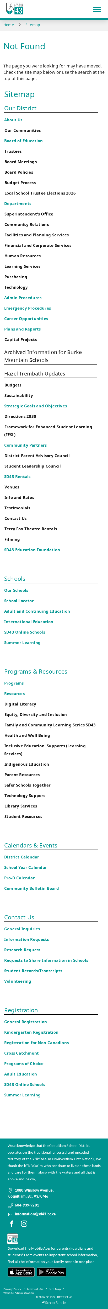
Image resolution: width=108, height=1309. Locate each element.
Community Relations (26, 224)
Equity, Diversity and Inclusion (35, 714)
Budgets (12, 385)
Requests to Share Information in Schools (46, 960)
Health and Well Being (28, 735)
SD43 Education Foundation (32, 550)
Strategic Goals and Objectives (35, 406)
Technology (16, 287)
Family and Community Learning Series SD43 (50, 725)
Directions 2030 (20, 416)
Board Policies (18, 172)
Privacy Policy (12, 1289)
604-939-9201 (27, 1205)
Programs (14, 683)
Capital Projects (20, 339)
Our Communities (22, 130)
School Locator (19, 601)
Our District (20, 108)
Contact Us (15, 518)
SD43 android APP (51, 1272)
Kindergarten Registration (31, 1032)
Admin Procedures (22, 297)
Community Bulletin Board (31, 888)
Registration (21, 1010)
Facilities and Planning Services (36, 235)
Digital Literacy (20, 704)
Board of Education (23, 141)
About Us (13, 120)
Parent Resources (22, 774)
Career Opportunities (26, 318)
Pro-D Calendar (19, 878)
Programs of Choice (24, 1063)
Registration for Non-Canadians (36, 1042)
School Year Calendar (26, 867)
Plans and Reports (22, 329)
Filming (12, 539)
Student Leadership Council (32, 466)
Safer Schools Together (27, 785)
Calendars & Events (31, 845)
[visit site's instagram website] (24, 1225)
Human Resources (22, 256)
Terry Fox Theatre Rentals (30, 529)
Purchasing (15, 277)
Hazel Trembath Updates (34, 373)
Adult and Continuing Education (37, 611)
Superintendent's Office (28, 214)
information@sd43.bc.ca (35, 1214)
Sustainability (18, 395)
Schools (14, 578)
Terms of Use (35, 1289)
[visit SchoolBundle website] (54, 1302)
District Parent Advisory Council (37, 455)
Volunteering (18, 981)
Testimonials (17, 508)
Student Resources (23, 816)
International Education (28, 621)
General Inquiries (22, 929)
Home (8, 24)
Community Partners (25, 445)
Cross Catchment (21, 1053)
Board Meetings (20, 161)
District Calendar (21, 857)
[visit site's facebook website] (11, 1225)
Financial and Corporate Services (37, 245)
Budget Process (20, 182)
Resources (14, 693)
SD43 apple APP (21, 1272)
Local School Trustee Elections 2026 (40, 193)
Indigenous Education (26, 764)
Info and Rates (19, 497)
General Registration (25, 1022)
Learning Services (22, 266)
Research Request (22, 950)
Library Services (20, 806)
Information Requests (27, 939)
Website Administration (18, 1293)
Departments (17, 203)
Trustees (13, 151)
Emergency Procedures (27, 308)
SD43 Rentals (17, 476)
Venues (11, 487)
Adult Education (20, 1074)
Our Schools (16, 590)
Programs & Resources (35, 671)
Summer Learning (22, 642)
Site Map (55, 1289)
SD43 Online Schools (24, 632)
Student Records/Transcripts (33, 971)
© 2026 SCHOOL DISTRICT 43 (54, 1297)
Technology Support (24, 795)
